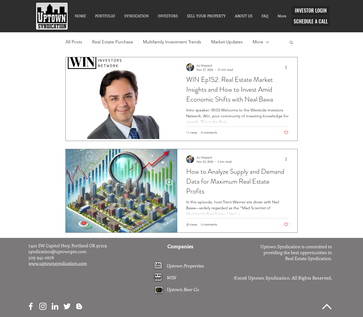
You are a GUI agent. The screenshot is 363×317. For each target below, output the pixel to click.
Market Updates (227, 42)
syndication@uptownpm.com (57, 251)
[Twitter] (67, 306)
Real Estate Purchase (112, 42)
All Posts (73, 42)
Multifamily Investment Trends (172, 42)
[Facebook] (31, 306)
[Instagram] (43, 306)
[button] (291, 42)
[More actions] (288, 67)
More (258, 42)
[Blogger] (79, 306)
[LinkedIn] (55, 306)
